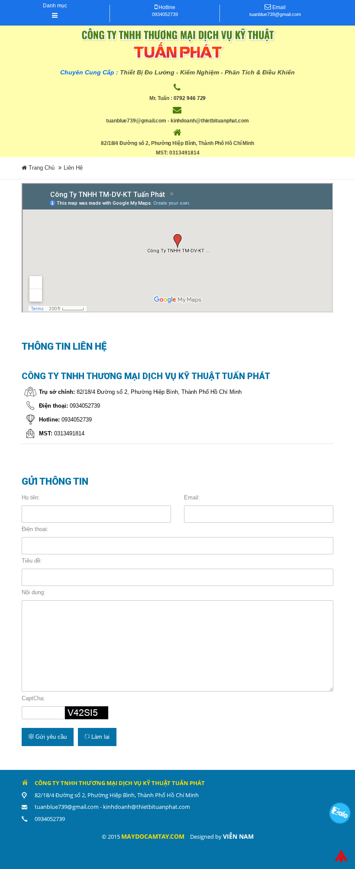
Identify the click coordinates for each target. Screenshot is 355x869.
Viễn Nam (238, 836)
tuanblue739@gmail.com (275, 14)
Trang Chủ (41, 167)
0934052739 (165, 14)
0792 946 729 (190, 98)
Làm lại (100, 737)
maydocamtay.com (152, 836)
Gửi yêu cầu (50, 737)
